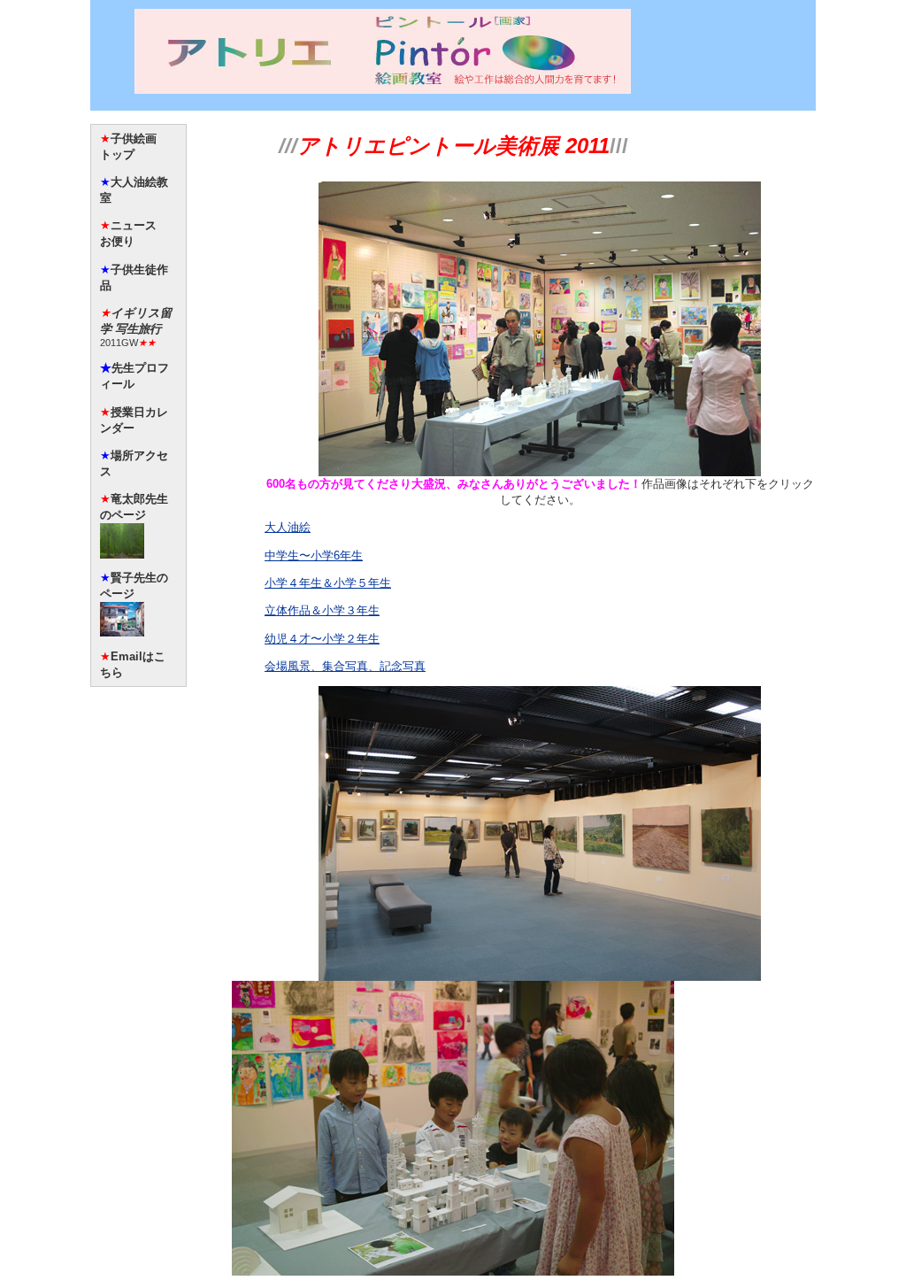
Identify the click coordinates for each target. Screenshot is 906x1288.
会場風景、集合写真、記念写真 (345, 666)
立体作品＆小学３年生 (322, 610)
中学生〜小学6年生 (314, 555)
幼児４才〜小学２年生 (322, 638)
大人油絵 (288, 527)
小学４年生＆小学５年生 (328, 583)
